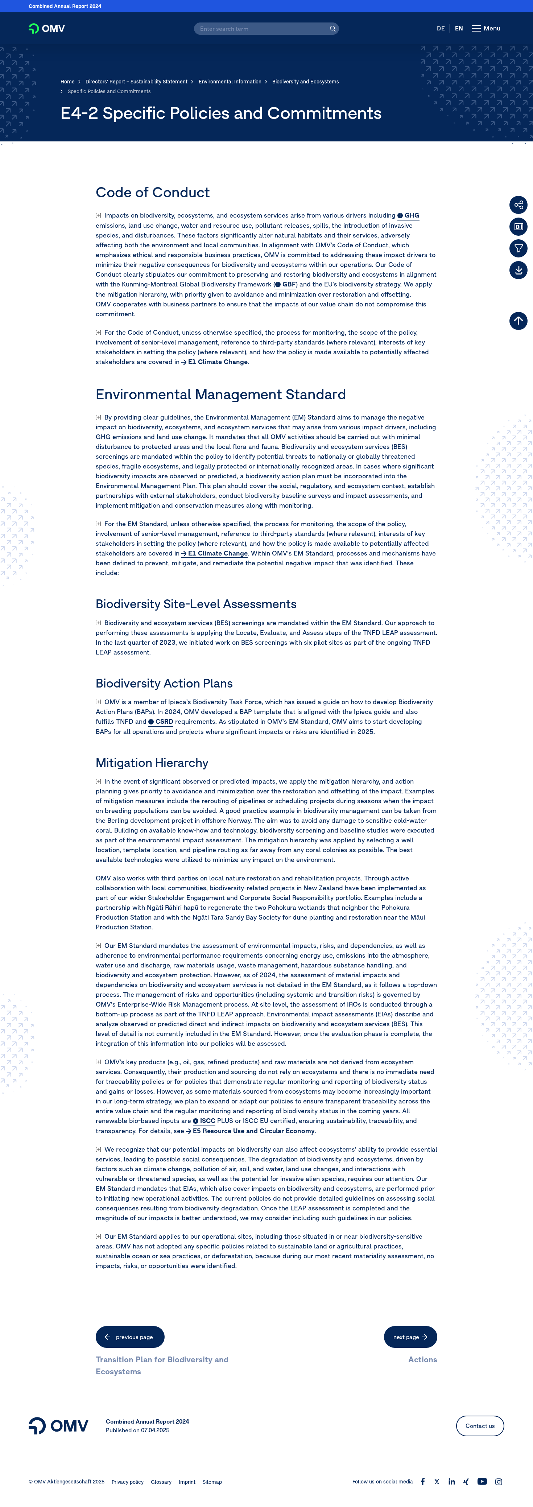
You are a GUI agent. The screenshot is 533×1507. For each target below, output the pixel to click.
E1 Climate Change (218, 362)
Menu (494, 34)
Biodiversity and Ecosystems (305, 81)
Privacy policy (128, 1482)
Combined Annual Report (65, 6)
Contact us (480, 1425)
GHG (412, 215)
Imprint (187, 1482)
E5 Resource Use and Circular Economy (254, 1131)
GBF (289, 284)
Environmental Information (230, 81)
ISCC (207, 1120)
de (441, 28)
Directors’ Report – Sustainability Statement (136, 81)
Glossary (161, 1482)
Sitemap (212, 1482)
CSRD (164, 721)
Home (68, 81)
